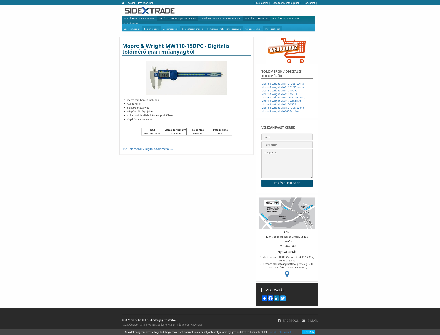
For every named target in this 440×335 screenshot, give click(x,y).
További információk (280, 332)
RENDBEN (308, 332)
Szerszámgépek (132, 29)
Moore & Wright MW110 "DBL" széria (282, 83)
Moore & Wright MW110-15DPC (279, 90)
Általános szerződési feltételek (157, 324)
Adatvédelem (130, 324)
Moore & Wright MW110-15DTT (279, 94)
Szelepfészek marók (192, 29)
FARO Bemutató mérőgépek (139, 18)
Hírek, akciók (261, 2)
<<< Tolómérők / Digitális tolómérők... (147, 149)
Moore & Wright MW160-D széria (280, 111)
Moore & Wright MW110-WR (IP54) (281, 100)
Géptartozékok (170, 29)
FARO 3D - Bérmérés (256, 18)
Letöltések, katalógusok (286, 2)
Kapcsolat (309, 2)
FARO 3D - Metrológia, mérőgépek (177, 18)
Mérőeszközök (272, 29)
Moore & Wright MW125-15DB (278, 104)
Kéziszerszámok (253, 29)
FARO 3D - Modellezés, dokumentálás (220, 18)
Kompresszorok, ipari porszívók (224, 29)
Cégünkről (183, 324)
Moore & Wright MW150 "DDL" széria (282, 107)
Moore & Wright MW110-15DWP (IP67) (283, 97)
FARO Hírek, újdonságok (285, 18)
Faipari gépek (151, 29)
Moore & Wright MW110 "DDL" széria (282, 87)
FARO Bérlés (131, 23)
